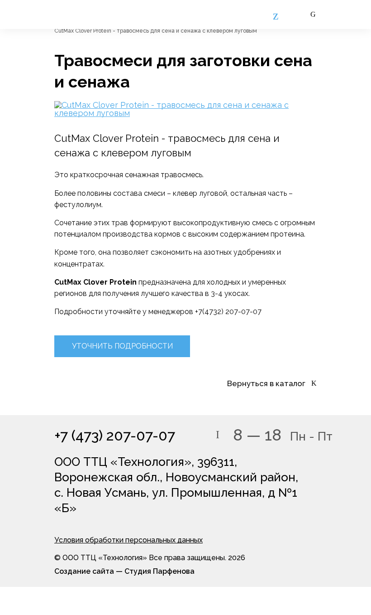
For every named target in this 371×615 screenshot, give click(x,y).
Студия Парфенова (159, 571)
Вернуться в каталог (266, 383)
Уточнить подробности (122, 346)
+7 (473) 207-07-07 (114, 435)
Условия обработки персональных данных (128, 540)
